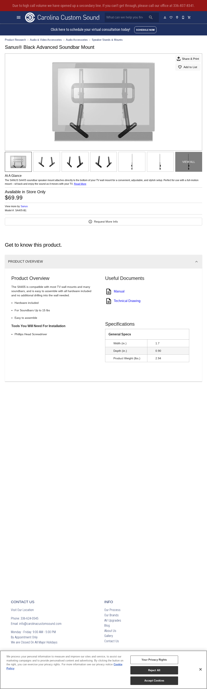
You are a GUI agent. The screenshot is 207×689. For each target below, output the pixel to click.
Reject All (154, 670)
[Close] (200, 669)
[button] (18, 17)
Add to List (190, 67)
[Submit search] (150, 17)
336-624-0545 (29, 618)
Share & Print (190, 58)
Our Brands (111, 615)
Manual (119, 291)
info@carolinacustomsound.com (40, 624)
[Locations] (177, 17)
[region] (103, 670)
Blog (107, 625)
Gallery (108, 636)
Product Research (15, 39)
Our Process (112, 610)
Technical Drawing (127, 301)
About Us (110, 631)
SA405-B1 (20, 210)
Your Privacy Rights (154, 659)
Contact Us (111, 641)
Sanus (24, 206)
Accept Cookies (154, 680)
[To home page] (62, 17)
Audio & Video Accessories (46, 39)
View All (188, 161)
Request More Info (106, 221)
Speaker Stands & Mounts (107, 39)
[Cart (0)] (189, 17)
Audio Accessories (77, 39)
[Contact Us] (183, 17)
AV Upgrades (112, 620)
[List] (171, 17)
